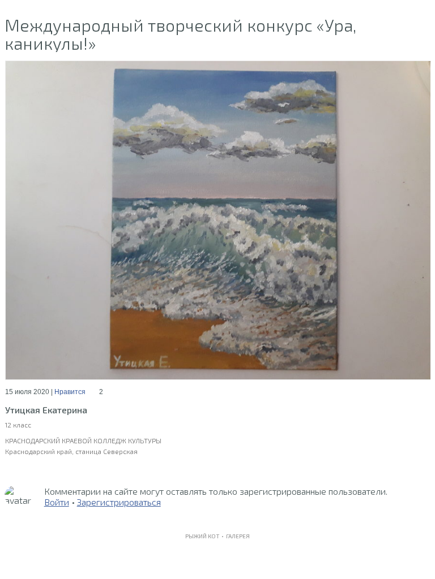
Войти (56, 501)
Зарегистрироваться (119, 501)
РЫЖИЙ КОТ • (205, 536)
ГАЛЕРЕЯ (238, 536)
